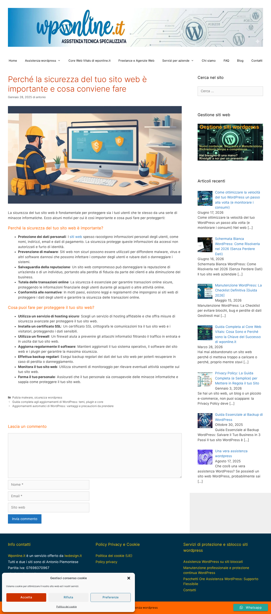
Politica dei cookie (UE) (114, 556)
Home (13, 60)
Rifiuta (68, 597)
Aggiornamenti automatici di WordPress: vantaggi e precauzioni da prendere (62, 406)
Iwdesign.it (73, 556)
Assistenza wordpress (40, 60)
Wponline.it (16, 556)
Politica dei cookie (66, 606)
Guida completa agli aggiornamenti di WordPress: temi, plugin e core (57, 401)
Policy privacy (106, 562)
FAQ (226, 60)
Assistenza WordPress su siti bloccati (213, 562)
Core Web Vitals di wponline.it (89, 60)
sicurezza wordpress (48, 397)
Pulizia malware (22, 397)
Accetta (26, 597)
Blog (240, 60)
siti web (76, 237)
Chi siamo (209, 60)
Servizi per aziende (175, 60)
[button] (129, 578)
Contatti (256, 60)
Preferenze (111, 597)
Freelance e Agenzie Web (136, 60)
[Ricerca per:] (230, 91)
